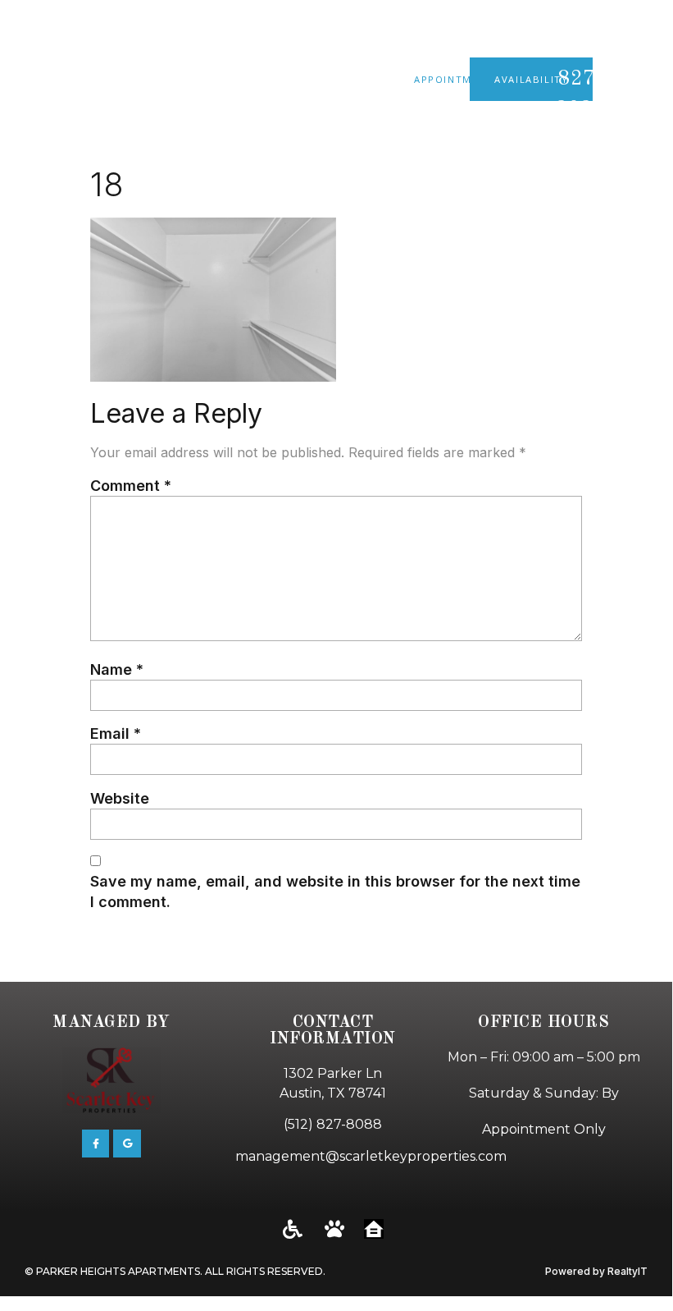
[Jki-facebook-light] (96, 1143)
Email (115, 733)
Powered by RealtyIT (596, 1271)
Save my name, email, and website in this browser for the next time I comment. (335, 891)
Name (116, 669)
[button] (652, 79)
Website (119, 798)
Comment (130, 485)
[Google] (127, 1143)
